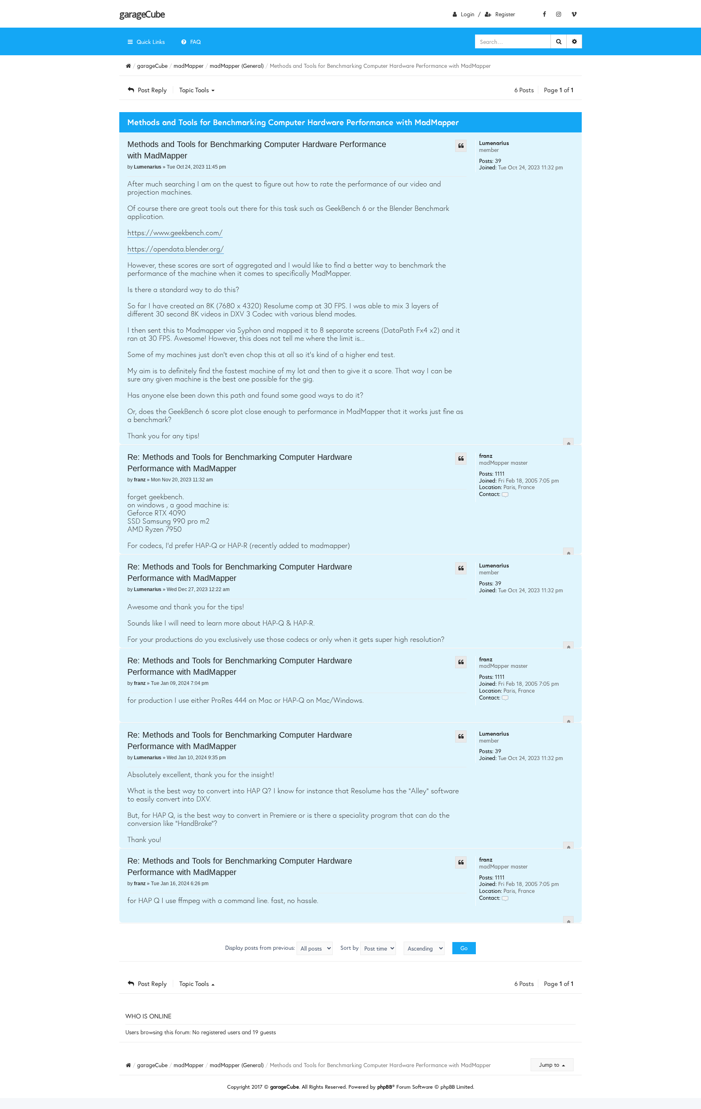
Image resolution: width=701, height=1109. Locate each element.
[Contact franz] (505, 494)
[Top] (568, 443)
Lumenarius (494, 143)
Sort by (350, 947)
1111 (500, 473)
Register (505, 14)
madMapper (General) (237, 65)
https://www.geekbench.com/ (175, 232)
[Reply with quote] (461, 146)
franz (485, 455)
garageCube (141, 13)
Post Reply (152, 89)
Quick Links (151, 41)
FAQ (195, 41)
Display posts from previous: (261, 947)
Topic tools (195, 90)
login (467, 14)
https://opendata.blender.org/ (175, 248)
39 (498, 161)
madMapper (189, 65)
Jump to (550, 1064)
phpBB (384, 1086)
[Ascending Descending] (424, 948)
